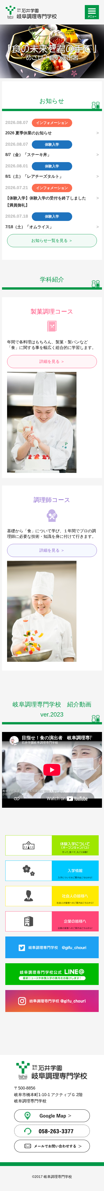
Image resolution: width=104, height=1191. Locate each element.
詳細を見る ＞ (52, 361)
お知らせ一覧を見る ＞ (52, 240)
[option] (52, 51)
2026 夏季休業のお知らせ (28, 133)
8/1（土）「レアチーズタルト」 (34, 176)
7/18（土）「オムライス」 (29, 227)
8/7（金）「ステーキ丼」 (28, 155)
